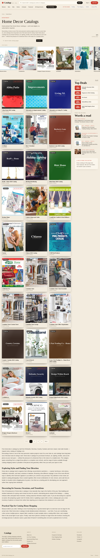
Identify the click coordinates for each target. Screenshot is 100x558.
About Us (29, 535)
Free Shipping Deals (57, 537)
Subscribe (25, 546)
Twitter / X (79, 537)
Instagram (79, 539)
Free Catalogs (50, 6)
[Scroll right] (96, 59)
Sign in (87, 2)
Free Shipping (80, 6)
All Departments (39, 7)
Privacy (96, 555)
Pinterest (79, 541)
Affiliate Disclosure (31, 543)
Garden (87, 6)
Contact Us (30, 541)
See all (96, 80)
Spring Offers (94, 6)
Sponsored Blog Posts (32, 539)
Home (18, 7)
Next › (46, 441)
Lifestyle (24, 7)
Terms (92, 555)
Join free (94, 2)
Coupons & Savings (57, 535)
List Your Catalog (31, 537)
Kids (13, 7)
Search (80, 2)
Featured (30, 7)
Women (4, 7)
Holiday (73, 6)
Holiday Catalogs (56, 539)
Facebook (79, 535)
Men (9, 7)
